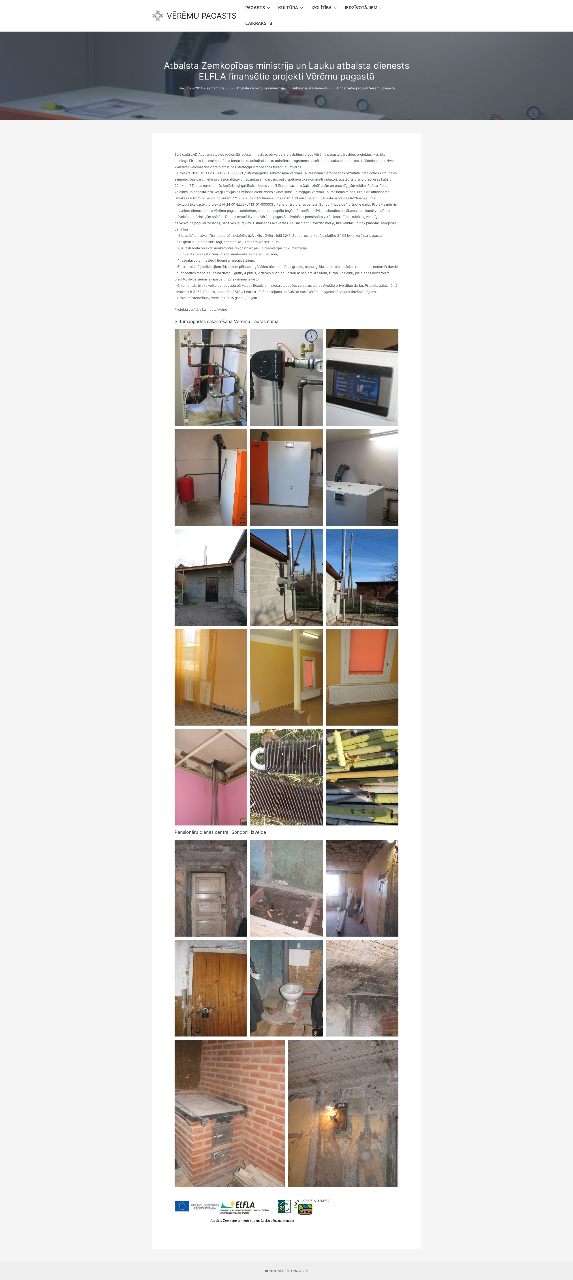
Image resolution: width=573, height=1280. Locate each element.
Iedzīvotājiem (361, 7)
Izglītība (322, 7)
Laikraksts (258, 23)
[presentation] (267, 8)
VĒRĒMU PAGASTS (202, 15)
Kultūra (288, 7)
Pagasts (255, 7)
